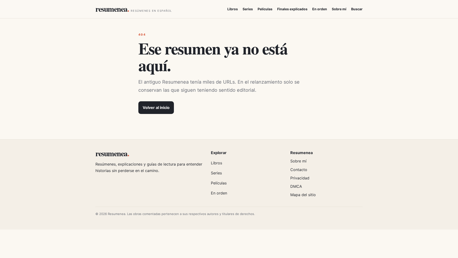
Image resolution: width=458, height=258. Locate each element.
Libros (232, 9)
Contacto (298, 169)
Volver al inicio (156, 107)
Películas (265, 9)
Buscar (357, 9)
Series (248, 9)
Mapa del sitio (303, 194)
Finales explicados (292, 9)
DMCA (296, 186)
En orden (319, 9)
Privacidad (299, 178)
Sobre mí (339, 9)
